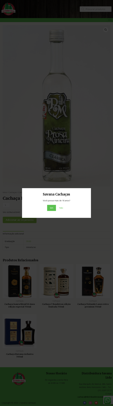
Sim (51, 207)
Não (61, 207)
